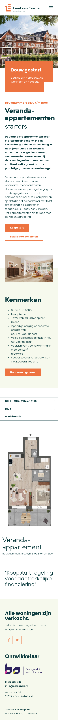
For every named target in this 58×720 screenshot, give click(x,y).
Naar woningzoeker (23, 372)
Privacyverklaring (14, 713)
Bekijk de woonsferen (24, 236)
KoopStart (17, 227)
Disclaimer (32, 713)
